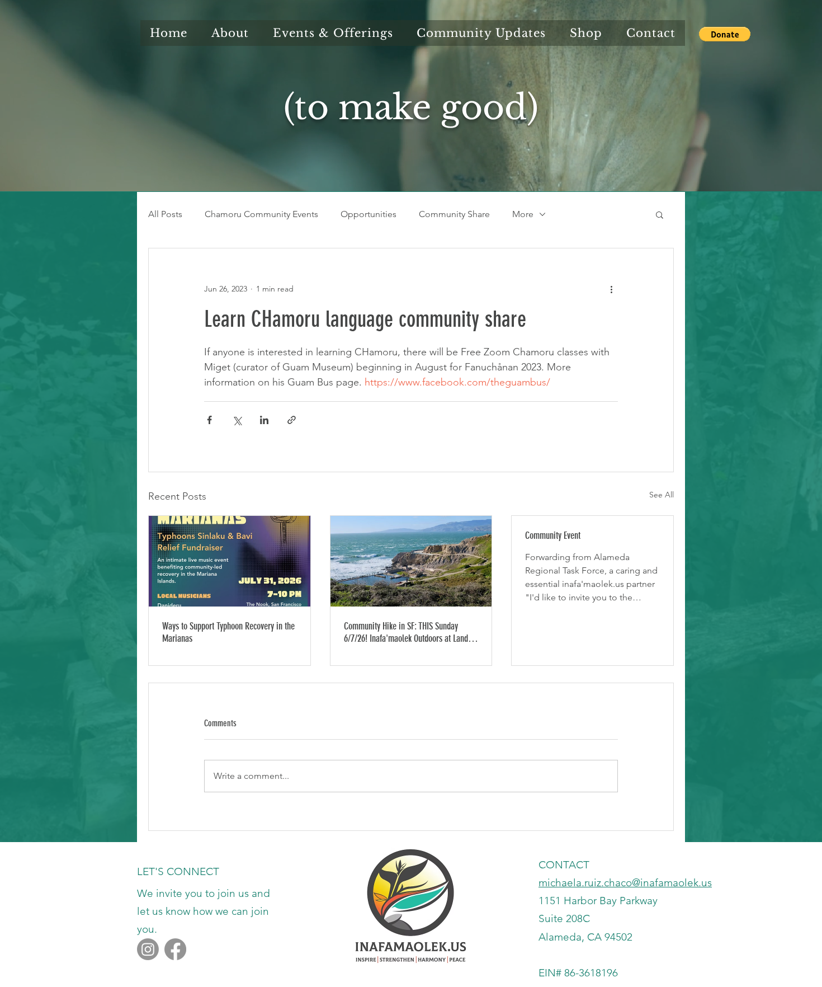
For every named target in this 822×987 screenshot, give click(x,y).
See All (661, 495)
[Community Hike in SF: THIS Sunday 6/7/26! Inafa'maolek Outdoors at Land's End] (411, 561)
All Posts (165, 214)
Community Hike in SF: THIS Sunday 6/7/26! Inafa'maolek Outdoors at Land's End (409, 632)
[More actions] (611, 288)
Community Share (454, 214)
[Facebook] (175, 949)
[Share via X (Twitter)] (237, 420)
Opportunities (368, 214)
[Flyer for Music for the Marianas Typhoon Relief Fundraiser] (229, 561)
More (522, 214)
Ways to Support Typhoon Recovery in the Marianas (228, 632)
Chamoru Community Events (261, 214)
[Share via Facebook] (209, 420)
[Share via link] (291, 420)
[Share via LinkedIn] (264, 420)
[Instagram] (148, 949)
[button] (724, 34)
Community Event (552, 535)
